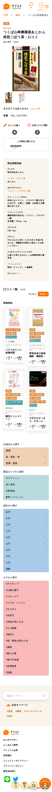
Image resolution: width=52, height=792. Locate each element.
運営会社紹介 (9, 771)
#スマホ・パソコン (16, 603)
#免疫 (10, 711)
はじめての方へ (10, 740)
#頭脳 (9, 672)
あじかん (7, 28)
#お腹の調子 (12, 590)
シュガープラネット (37, 345)
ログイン (41, 10)
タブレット (11, 337)
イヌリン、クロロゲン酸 (18, 191)
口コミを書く (14, 125)
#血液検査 (11, 666)
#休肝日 (10, 615)
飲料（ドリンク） (15, 267)
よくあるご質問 (10, 745)
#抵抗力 (10, 634)
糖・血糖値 (35, 337)
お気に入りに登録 (39, 125)
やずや (32, 410)
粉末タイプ (35, 341)
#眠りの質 (11, 653)
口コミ (10, 358)
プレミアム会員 (10, 750)
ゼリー (33, 405)
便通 (6, 23)
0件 (36, 109)
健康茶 (29, 267)
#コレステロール (33, 711)
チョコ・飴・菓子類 (14, 402)
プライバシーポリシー (13, 766)
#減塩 (9, 647)
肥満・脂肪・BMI (38, 402)
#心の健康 (11, 628)
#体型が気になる (14, 622)
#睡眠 (18, 711)
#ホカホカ (11, 609)
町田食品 (9, 408)
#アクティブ (12, 584)
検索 (31, 7)
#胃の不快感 (12, 660)
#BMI (9, 716)
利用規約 (7, 755)
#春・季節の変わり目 (17, 641)
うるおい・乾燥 (13, 330)
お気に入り (20, 358)
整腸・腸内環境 (37, 333)
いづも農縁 (10, 342)
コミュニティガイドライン (15, 761)
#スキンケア (12, 596)
